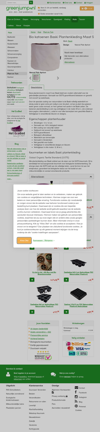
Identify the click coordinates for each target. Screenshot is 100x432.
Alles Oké (24, 240)
